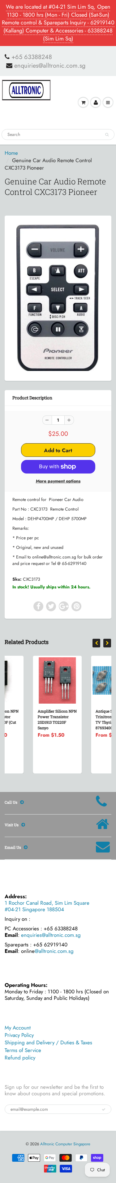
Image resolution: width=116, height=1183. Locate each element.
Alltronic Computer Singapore (65, 1144)
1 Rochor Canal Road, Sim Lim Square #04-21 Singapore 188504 (47, 906)
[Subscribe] (103, 1109)
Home (11, 153)
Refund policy (20, 1057)
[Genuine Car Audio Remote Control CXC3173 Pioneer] (58, 297)
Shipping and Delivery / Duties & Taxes (48, 1042)
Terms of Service (23, 1050)
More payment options (58, 481)
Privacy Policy (19, 1035)
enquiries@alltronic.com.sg (49, 65)
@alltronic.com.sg (54, 951)
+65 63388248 (31, 57)
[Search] (107, 135)
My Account (18, 1027)
